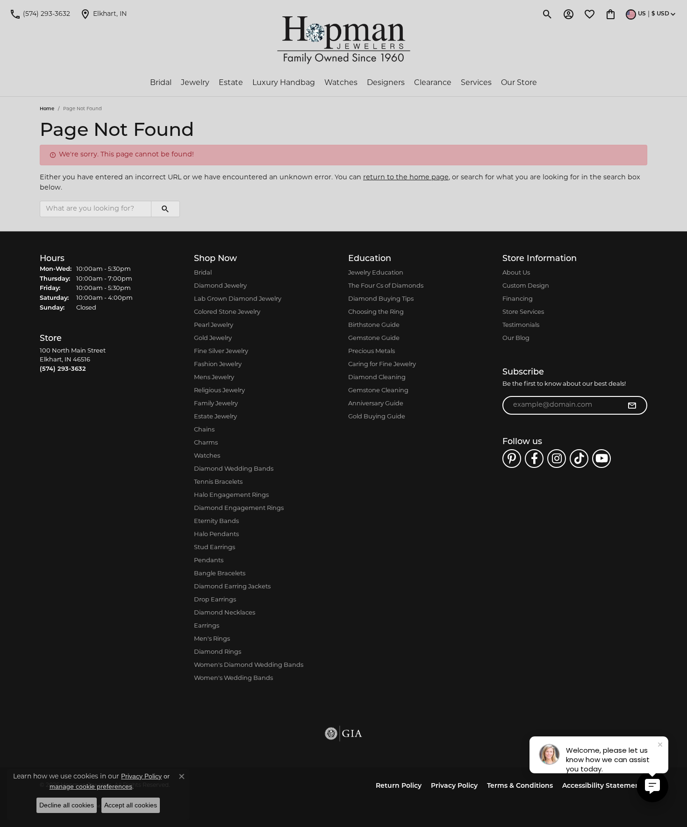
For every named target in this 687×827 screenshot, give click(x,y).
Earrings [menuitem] (206, 626)
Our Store (519, 83)
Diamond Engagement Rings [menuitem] (239, 508)
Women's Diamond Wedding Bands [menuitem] (248, 665)
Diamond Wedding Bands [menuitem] (233, 469)
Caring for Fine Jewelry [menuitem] (382, 364)
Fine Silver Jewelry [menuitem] (221, 351)
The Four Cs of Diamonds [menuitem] (385, 286)
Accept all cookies (130, 805)
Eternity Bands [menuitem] (216, 521)
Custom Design (525, 286)
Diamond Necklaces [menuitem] (224, 613)
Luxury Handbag (283, 83)
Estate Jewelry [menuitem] (215, 417)
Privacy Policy (454, 786)
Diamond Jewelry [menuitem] (220, 286)
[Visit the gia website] (343, 733)
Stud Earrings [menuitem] (214, 547)
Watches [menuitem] (207, 456)
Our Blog (516, 338)
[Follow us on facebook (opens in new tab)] (534, 458)
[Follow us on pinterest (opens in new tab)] (511, 458)
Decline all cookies (66, 805)
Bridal (161, 83)
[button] (547, 14)
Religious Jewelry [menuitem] (219, 391)
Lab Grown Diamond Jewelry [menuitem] (237, 299)
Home (47, 109)
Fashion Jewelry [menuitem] (218, 364)
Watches (341, 83)
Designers (386, 83)
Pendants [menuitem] (208, 561)
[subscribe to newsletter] (631, 405)
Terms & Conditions (520, 786)
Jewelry (195, 83)
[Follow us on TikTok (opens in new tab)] (579, 458)
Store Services (523, 312)
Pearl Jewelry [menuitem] (213, 325)
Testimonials (520, 325)
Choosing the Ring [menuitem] (376, 312)
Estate (231, 83)
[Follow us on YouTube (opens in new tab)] (601, 458)
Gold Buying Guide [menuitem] (376, 417)
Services (476, 83)
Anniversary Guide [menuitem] (375, 404)
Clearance (432, 83)
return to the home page (406, 177)
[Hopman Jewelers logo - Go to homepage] (343, 40)
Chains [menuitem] (204, 430)
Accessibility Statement (602, 786)
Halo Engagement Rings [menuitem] (231, 495)
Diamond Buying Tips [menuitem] (381, 299)
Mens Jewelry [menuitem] (214, 378)
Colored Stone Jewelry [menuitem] (227, 312)
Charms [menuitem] (206, 443)
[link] (39, 14)
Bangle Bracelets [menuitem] (219, 574)
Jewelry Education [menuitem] (375, 273)
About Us (516, 273)
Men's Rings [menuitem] (212, 639)
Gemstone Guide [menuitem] (374, 338)
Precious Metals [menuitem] (371, 351)
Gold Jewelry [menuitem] (213, 338)
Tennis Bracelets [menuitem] (218, 482)
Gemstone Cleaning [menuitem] (378, 391)
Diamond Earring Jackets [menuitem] (232, 587)
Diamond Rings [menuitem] (217, 652)
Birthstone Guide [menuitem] (374, 325)
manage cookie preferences (91, 786)
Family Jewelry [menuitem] (216, 404)
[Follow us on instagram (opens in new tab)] (556, 458)
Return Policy (399, 786)
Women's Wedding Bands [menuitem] (233, 678)
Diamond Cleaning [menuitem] (377, 378)
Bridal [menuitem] (203, 273)
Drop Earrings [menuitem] (215, 600)
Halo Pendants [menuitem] (216, 534)
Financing (517, 299)
